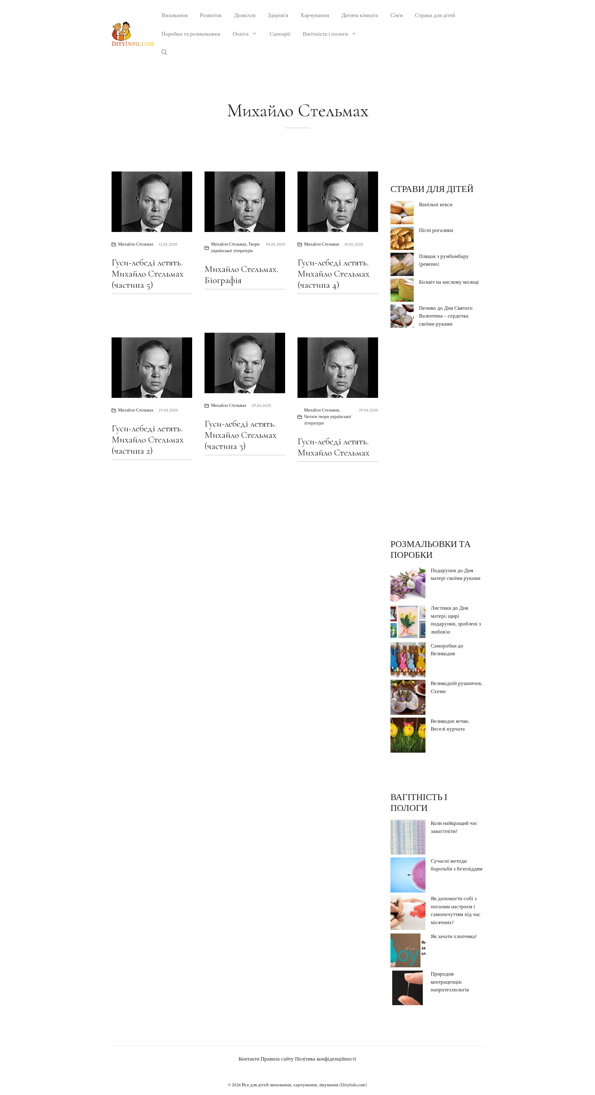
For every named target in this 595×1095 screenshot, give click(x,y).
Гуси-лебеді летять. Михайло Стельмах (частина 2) (147, 439)
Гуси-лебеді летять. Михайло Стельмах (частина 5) (147, 274)
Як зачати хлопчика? (454, 936)
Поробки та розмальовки (190, 34)
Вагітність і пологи (325, 34)
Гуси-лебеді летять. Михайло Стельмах (333, 447)
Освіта (241, 34)
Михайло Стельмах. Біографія (241, 274)
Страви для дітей (435, 15)
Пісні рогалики (436, 230)
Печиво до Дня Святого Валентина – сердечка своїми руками (446, 316)
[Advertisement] (436, 434)
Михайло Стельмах (135, 244)
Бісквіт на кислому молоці (449, 282)
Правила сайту (277, 1059)
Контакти (249, 1059)
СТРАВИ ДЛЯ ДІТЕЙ (432, 189)
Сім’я (396, 15)
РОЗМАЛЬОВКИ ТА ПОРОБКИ (430, 549)
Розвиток (211, 15)
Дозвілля (244, 15)
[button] (164, 52)
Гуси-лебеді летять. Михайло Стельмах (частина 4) (333, 274)
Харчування (314, 15)
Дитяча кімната (360, 15)
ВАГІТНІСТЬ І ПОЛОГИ (418, 802)
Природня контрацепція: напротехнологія (450, 982)
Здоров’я (278, 15)
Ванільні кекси (435, 204)
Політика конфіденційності (325, 1059)
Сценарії (280, 34)
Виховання (174, 15)
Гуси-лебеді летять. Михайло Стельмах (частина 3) (240, 435)
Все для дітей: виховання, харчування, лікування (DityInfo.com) (304, 1085)
